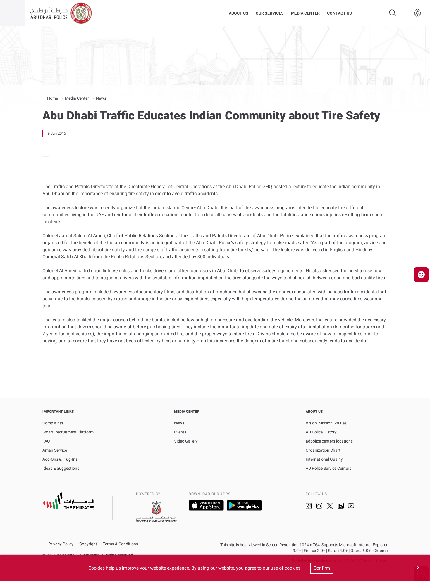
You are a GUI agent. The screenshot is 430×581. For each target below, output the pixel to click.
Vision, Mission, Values (326, 423)
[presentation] (44, 156)
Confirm (322, 568)
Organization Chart (323, 450)
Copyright (88, 544)
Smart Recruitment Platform (68, 432)
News (101, 98)
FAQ (46, 441)
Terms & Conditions (120, 544)
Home (52, 98)
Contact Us (339, 13)
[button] (421, 274)
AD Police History (321, 432)
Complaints (52, 423)
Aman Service (54, 450)
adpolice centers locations (329, 441)
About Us (238, 13)
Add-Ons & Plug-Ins (60, 459)
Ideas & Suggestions (60, 468)
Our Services (270, 13)
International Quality (324, 459)
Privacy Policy (60, 544)
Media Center (305, 13)
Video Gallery (186, 441)
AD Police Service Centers (328, 468)
